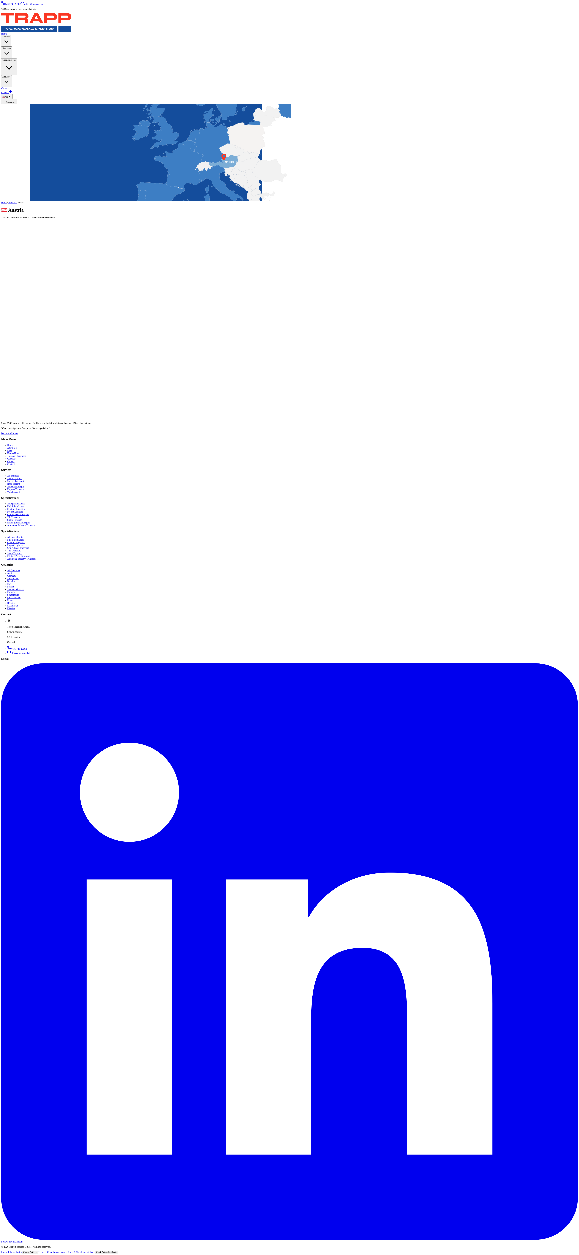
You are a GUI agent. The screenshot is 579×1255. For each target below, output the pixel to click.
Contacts (11, 458)
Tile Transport (14, 517)
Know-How (13, 453)
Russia (10, 600)
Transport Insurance (16, 456)
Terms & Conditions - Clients (81, 1252)
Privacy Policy (15, 1252)
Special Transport (15, 481)
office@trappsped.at (33, 4)
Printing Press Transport (18, 522)
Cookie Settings (30, 1252)
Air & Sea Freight (15, 486)
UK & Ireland (14, 597)
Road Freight (13, 484)
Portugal (11, 592)
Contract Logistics (16, 509)
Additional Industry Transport (21, 525)
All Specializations (16, 503)
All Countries (13, 570)
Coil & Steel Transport (18, 514)
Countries (6, 48)
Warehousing (13, 492)
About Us (6, 77)
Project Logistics (15, 511)
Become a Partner (9, 433)
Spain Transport (14, 478)
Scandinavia (13, 595)
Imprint (4, 1252)
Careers (4, 88)
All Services (13, 475)
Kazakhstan (12, 605)
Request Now (7, 404)
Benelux (11, 581)
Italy (9, 584)
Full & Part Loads (15, 506)
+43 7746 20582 (13, 4)
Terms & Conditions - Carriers (52, 1252)
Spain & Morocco (15, 589)
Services (6, 37)
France (10, 586)
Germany (11, 576)
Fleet (9, 450)
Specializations (9, 60)
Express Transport (15, 489)
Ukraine (11, 608)
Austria (10, 573)
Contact (5, 92)
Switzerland (13, 578)
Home (4, 33)
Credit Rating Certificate (106, 1252)
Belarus (10, 603)
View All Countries (27, 404)
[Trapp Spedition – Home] (36, 31)
